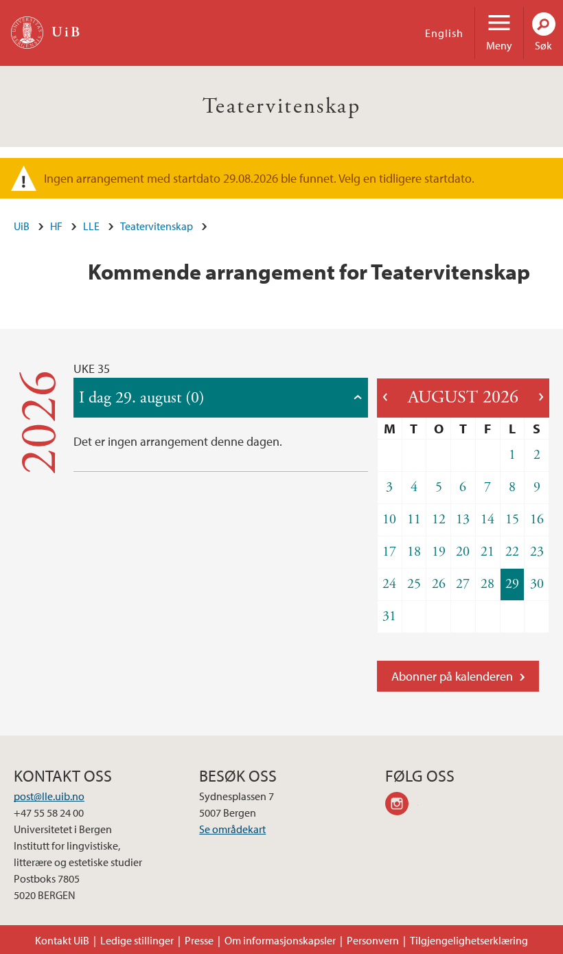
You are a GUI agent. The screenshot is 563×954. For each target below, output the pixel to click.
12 (439, 519)
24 (389, 584)
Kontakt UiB (62, 940)
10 (389, 519)
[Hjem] (27, 32)
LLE (91, 226)
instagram (401, 805)
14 (487, 519)
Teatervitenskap (281, 106)
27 (463, 584)
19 (439, 551)
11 (414, 519)
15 (512, 519)
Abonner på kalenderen (452, 676)
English (444, 33)
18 (414, 551)
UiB (22, 226)
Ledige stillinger (137, 940)
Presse (199, 940)
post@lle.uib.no (49, 796)
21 (487, 551)
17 (389, 551)
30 (537, 584)
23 (537, 551)
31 (389, 616)
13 (463, 519)
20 (463, 551)
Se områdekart (232, 829)
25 (414, 584)
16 (537, 519)
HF (56, 226)
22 (512, 551)
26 (439, 584)
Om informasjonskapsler (280, 940)
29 (512, 584)
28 (487, 584)
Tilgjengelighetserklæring (469, 940)
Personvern (373, 940)
